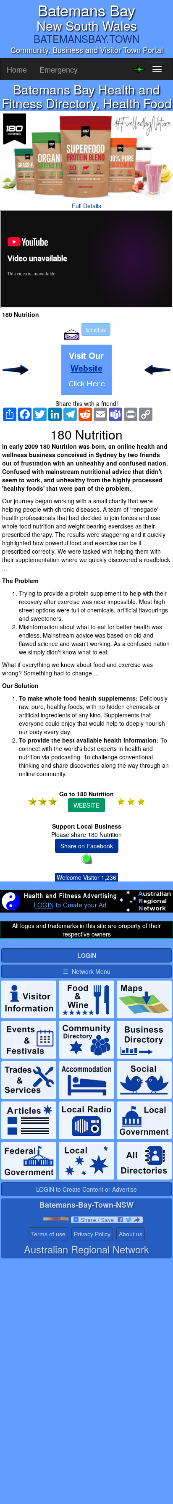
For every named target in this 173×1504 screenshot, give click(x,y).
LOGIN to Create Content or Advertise (86, 1189)
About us (130, 1234)
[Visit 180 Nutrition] (86, 370)
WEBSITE (86, 805)
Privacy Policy (92, 1234)
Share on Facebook (86, 846)
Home (17, 69)
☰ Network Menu (86, 971)
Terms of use (48, 1234)
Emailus (96, 329)
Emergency (58, 69)
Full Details (86, 205)
